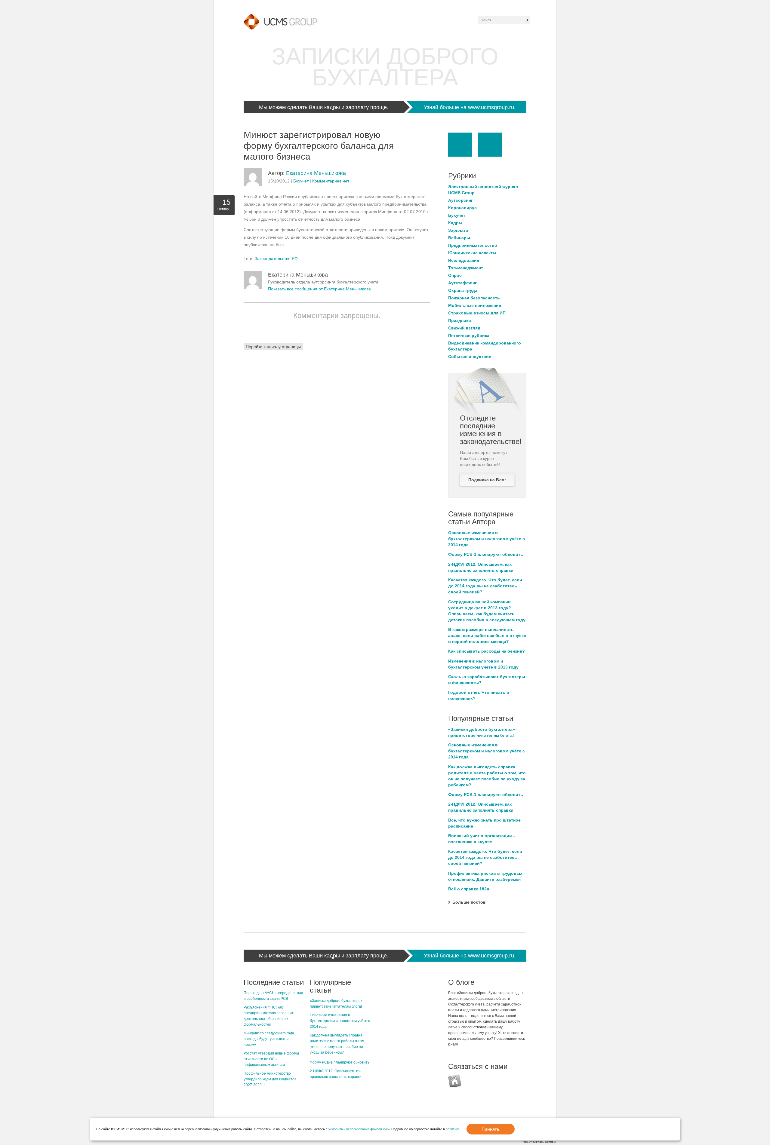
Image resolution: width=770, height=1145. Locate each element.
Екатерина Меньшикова (316, 173)
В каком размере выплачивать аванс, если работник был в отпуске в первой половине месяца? (487, 635)
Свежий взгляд (464, 328)
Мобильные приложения (474, 305)
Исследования (463, 260)
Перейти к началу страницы (273, 346)
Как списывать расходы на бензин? (486, 651)
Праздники (459, 320)
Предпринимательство (472, 245)
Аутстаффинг (462, 282)
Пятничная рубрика (468, 335)
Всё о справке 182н (468, 888)
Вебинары (459, 237)
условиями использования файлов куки (359, 1129)
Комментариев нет (330, 181)
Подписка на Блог (487, 479)
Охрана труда (462, 290)
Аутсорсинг (460, 200)
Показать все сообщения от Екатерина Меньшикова (319, 288)
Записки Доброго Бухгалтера (385, 66)
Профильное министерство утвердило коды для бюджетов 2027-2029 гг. (270, 1079)
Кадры (455, 222)
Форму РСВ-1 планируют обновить (485, 554)
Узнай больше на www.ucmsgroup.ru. (470, 107)
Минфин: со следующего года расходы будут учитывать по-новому (269, 1039)
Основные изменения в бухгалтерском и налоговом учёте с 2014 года (486, 538)
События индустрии (469, 356)
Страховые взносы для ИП (477, 313)
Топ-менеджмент (465, 267)
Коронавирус (462, 207)
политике (453, 1129)
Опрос (455, 275)
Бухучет (301, 181)
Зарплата (458, 230)
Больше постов (469, 902)
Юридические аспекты (472, 252)
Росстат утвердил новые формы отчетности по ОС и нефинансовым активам (271, 1059)
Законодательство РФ (276, 258)
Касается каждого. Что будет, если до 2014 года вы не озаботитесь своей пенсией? (485, 585)
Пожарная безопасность (474, 297)
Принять (491, 1129)
